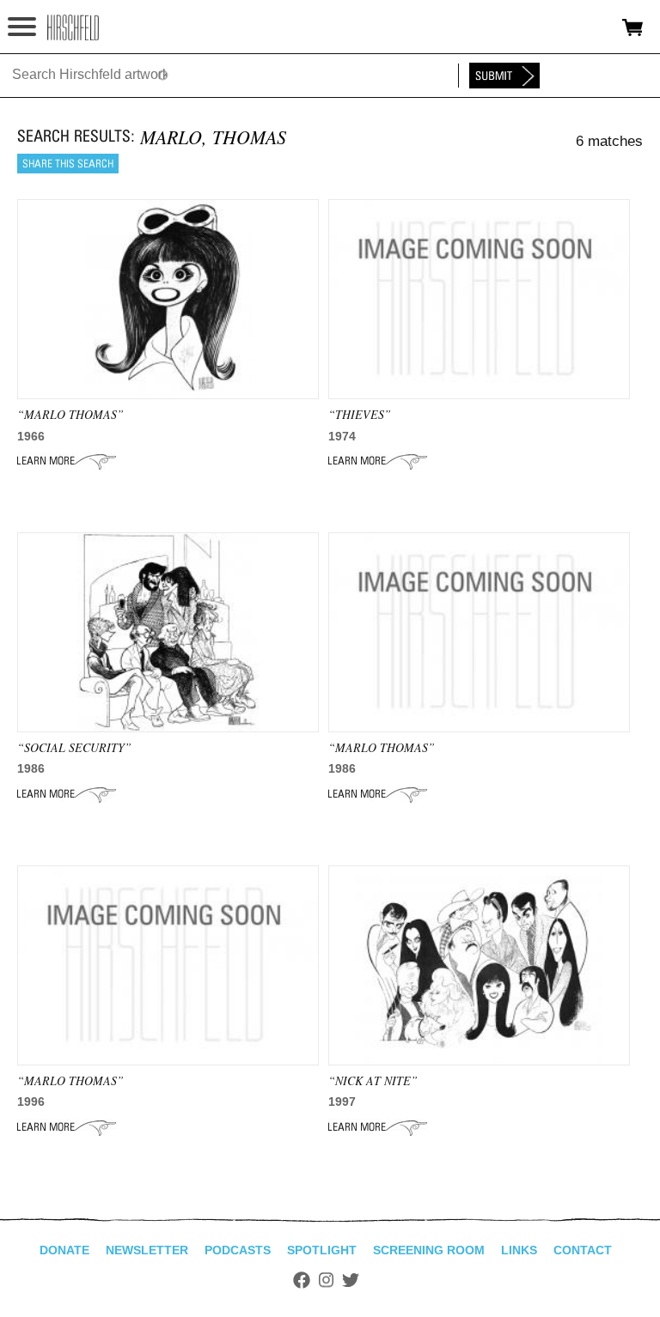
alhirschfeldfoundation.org (73, 27)
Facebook (301, 1280)
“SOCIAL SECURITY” (74, 747)
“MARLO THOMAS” (70, 414)
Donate (64, 1250)
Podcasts (238, 1250)
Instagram (326, 1280)
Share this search (68, 163)
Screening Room (429, 1250)
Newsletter (147, 1250)
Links (519, 1250)
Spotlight (322, 1250)
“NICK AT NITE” (373, 1080)
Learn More (66, 461)
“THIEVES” (359, 414)
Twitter (350, 1280)
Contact (582, 1250)
